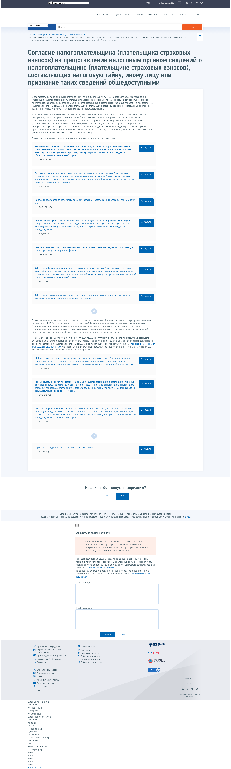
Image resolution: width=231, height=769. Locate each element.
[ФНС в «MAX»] (201, 3)
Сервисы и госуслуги (146, 14)
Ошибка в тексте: (84, 608)
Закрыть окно (35, 767)
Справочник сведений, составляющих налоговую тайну (64, 447)
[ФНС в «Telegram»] (197, 3)
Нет (107, 495)
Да (122, 495)
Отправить (107, 634)
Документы (168, 14)
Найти (192, 27)
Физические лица (56, 34)
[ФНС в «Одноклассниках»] (192, 3)
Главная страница (36, 34)
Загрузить (146, 147)
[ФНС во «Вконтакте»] (187, 3)
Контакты (185, 14)
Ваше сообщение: (84, 582)
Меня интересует (75, 34)
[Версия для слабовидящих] (148, 2)
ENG (198, 14)
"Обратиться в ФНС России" (100, 567)
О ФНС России (102, 14)
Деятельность (122, 14)
